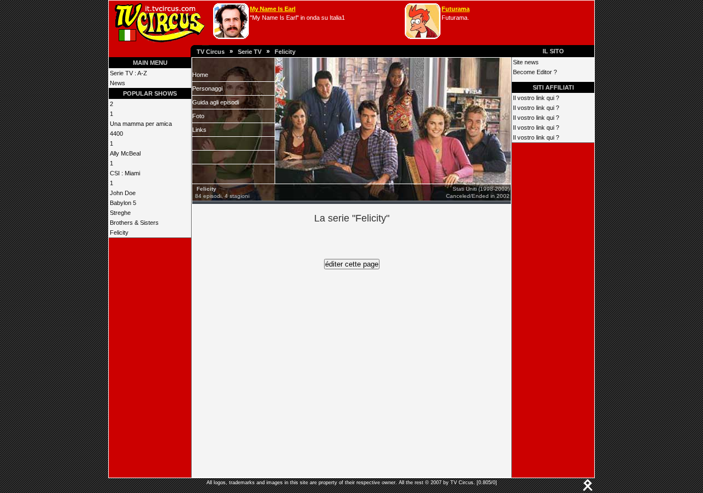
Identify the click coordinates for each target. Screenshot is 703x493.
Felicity (285, 51)
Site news (526, 62)
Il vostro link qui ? (536, 98)
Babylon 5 (123, 203)
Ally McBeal (125, 153)
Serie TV (249, 51)
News (117, 83)
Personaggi (207, 88)
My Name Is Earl (272, 8)
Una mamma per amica (141, 123)
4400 (116, 133)
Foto (198, 116)
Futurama (456, 8)
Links (199, 129)
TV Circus (211, 51)
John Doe (123, 193)
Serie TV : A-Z (128, 73)
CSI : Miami (125, 173)
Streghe (120, 212)
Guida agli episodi (215, 102)
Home (200, 74)
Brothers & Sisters (134, 222)
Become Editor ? (535, 72)
